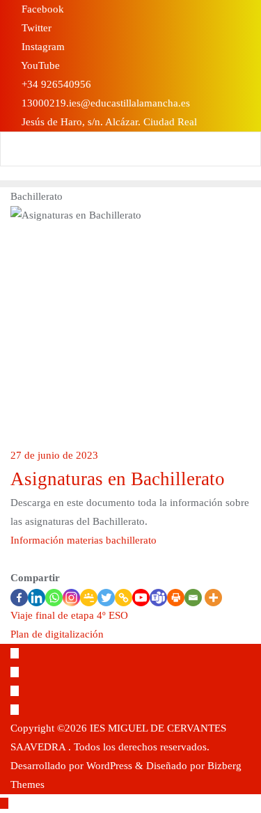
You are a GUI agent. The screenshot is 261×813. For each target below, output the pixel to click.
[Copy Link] (123, 597)
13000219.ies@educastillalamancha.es (104, 103)
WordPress (109, 765)
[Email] (193, 597)
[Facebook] (19, 597)
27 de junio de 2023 (54, 455)
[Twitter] (106, 597)
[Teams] (158, 597)
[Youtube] (141, 597)
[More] (213, 597)
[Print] (175, 597)
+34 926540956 (55, 84)
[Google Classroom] (88, 597)
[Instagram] (71, 597)
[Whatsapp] (54, 597)
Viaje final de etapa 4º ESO (69, 615)
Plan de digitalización (57, 634)
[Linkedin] (36, 597)
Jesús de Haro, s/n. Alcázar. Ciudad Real (108, 121)
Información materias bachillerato (83, 540)
